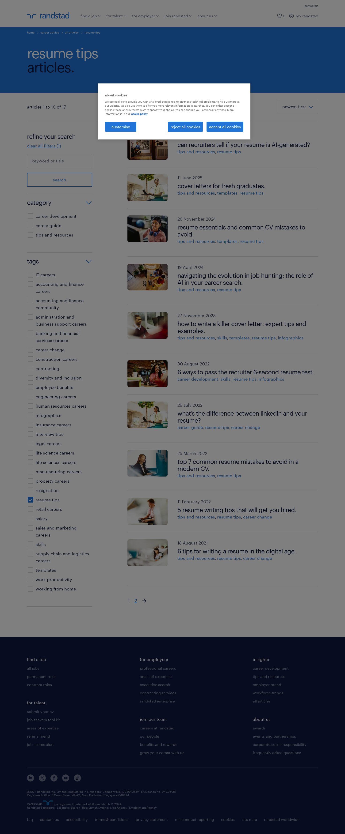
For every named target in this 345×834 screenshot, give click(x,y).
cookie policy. (139, 113)
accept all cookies (225, 126)
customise (120, 126)
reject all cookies (185, 126)
